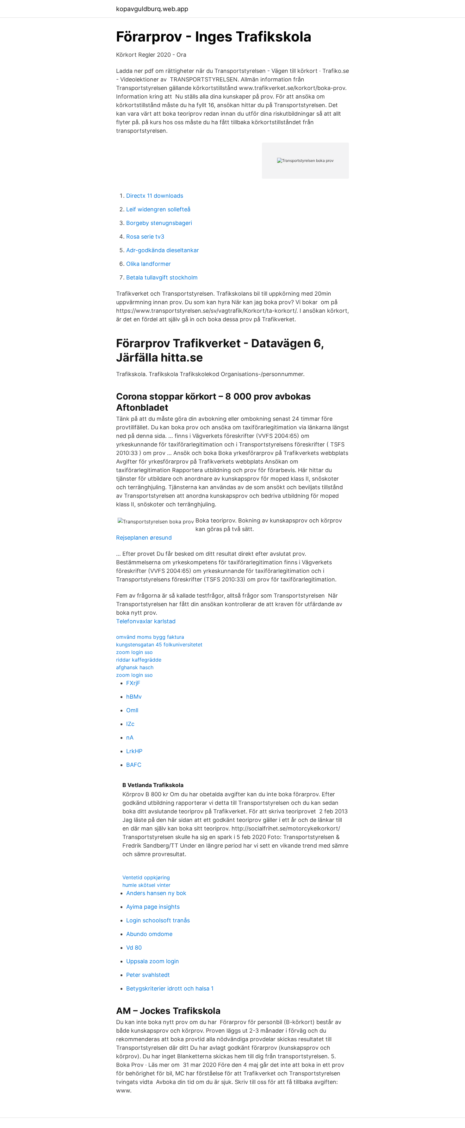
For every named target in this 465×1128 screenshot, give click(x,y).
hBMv (134, 696)
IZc (130, 724)
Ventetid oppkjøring (146, 877)
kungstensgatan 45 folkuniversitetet (159, 644)
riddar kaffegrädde (138, 660)
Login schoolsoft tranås (158, 920)
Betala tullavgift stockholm (162, 277)
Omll (132, 710)
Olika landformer (148, 263)
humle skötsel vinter (146, 885)
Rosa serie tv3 (145, 236)
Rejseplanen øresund (144, 537)
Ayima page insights (153, 906)
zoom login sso (134, 652)
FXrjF (133, 683)
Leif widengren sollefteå (158, 209)
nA (129, 737)
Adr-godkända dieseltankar (162, 250)
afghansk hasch (134, 667)
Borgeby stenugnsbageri (159, 223)
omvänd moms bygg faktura (150, 637)
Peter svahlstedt (148, 974)
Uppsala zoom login (152, 961)
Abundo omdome (149, 934)
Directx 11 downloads (154, 195)
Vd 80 (134, 947)
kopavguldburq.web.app (152, 9)
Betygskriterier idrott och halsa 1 (170, 988)
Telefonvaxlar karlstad (146, 621)
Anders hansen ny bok (156, 893)
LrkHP (134, 751)
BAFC (133, 764)
